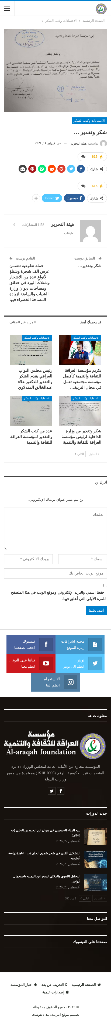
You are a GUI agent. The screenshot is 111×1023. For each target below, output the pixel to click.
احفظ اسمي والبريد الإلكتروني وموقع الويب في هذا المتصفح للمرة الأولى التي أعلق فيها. (58, 595)
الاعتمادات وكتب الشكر (89, 120)
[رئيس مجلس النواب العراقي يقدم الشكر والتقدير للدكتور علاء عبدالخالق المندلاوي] (31, 350)
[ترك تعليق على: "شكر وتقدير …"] (83, 156)
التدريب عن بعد (52, 985)
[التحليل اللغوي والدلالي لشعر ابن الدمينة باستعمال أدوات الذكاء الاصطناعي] (95, 882)
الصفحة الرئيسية (84, 985)
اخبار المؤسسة (22, 985)
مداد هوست (40, 1015)
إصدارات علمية (53, 992)
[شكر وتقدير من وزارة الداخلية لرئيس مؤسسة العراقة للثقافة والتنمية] (80, 411)
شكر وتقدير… (90, 266)
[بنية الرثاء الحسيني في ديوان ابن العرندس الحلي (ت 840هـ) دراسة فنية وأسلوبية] (95, 836)
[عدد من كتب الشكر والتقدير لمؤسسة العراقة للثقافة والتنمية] (31, 411)
